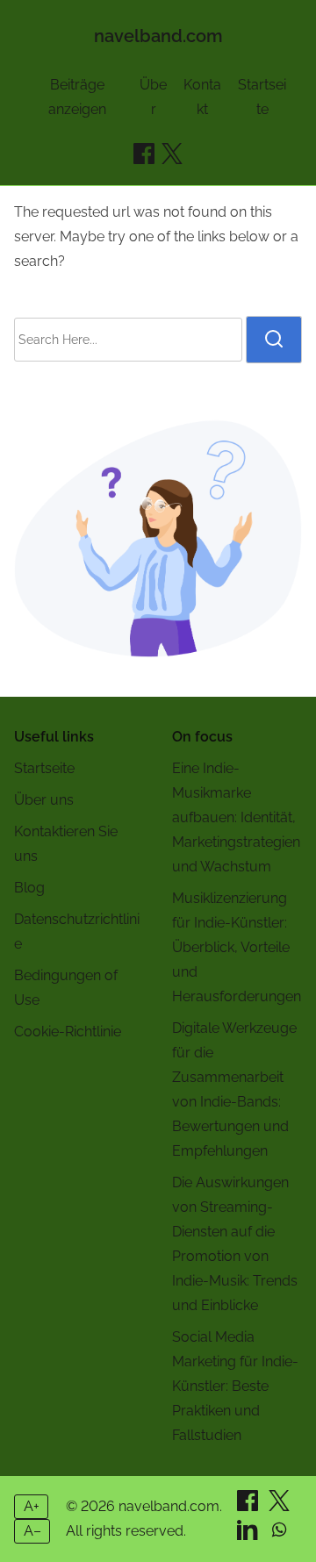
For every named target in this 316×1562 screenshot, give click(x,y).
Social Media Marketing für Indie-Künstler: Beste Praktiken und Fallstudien (235, 1386)
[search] (274, 339)
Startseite (44, 768)
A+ (32, 1506)
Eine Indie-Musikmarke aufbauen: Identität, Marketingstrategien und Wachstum (236, 817)
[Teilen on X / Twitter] (172, 153)
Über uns (44, 800)
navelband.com (158, 36)
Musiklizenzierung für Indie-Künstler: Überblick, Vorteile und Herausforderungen (236, 947)
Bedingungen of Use (66, 987)
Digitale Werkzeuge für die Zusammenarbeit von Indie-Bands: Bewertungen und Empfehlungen (234, 1089)
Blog (29, 887)
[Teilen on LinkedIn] (249, 1535)
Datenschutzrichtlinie (77, 931)
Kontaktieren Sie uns (66, 843)
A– (32, 1531)
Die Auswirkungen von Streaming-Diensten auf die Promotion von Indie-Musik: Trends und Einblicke (235, 1244)
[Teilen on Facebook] (143, 153)
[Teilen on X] (279, 1506)
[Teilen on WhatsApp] (279, 1535)
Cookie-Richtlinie (67, 1031)
